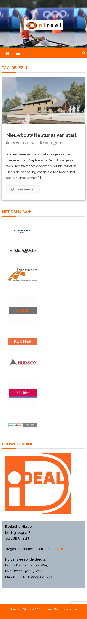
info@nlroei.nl (61, 549)
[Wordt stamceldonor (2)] (23, 393)
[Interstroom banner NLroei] (22, 275)
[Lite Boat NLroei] (22, 251)
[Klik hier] (23, 310)
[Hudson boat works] (22, 361)
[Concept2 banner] (22, 231)
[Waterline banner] (22, 425)
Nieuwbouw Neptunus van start (41, 135)
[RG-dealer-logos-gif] (22, 341)
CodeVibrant (43, 614)
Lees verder (25, 189)
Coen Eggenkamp (55, 143)
